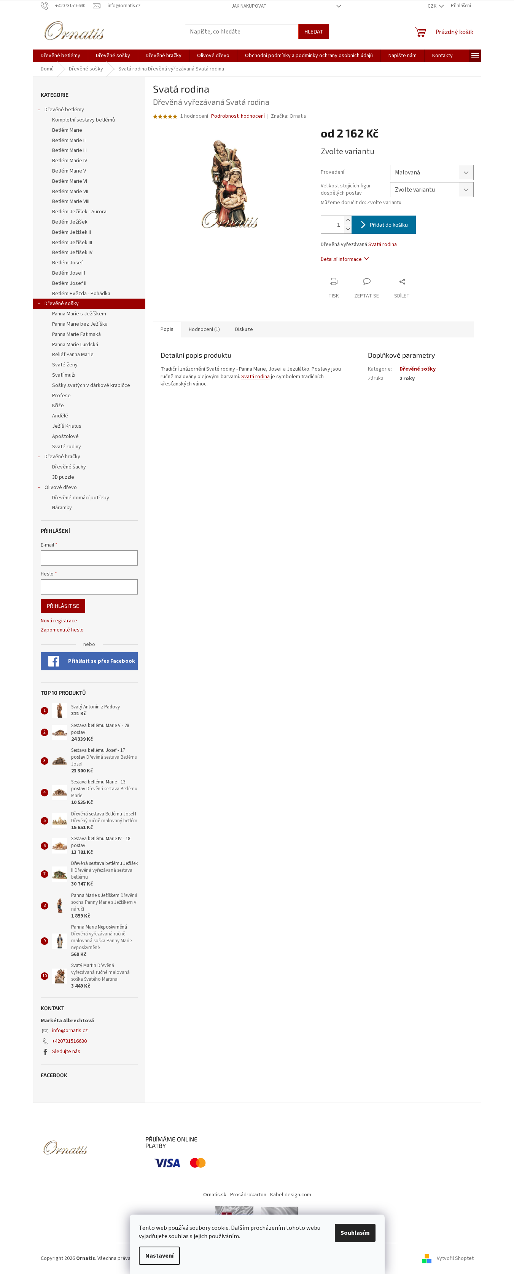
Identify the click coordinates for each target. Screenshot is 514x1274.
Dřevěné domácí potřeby (80, 498)
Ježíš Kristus (66, 426)
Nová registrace (59, 621)
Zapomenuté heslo (62, 630)
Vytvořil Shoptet (455, 1258)
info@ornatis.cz (70, 1030)
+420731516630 (69, 1041)
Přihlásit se (63, 606)
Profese (61, 396)
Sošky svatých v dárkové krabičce (91, 385)
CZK (433, 6)
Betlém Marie (67, 130)
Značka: (288, 116)
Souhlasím (355, 1233)
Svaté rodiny (66, 447)
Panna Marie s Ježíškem (79, 314)
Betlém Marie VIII (70, 201)
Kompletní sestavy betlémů (83, 120)
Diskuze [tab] (244, 329)
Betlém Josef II (69, 283)
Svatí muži (63, 375)
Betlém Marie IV (69, 161)
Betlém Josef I (68, 273)
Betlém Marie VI (69, 181)
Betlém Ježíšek (70, 222)
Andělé (60, 416)
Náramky (62, 508)
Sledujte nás (66, 1051)
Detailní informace (341, 259)
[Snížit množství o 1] (348, 229)
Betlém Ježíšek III (72, 242)
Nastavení (159, 1256)
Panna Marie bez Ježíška (80, 324)
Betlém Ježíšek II (71, 232)
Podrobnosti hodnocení (238, 116)
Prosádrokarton (248, 1195)
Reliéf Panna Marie (73, 354)
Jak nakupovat (249, 6)
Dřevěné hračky (62, 456)
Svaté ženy (65, 365)
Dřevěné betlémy (64, 109)
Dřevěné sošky (62, 303)
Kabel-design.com (290, 1195)
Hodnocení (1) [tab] (204, 329)
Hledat (313, 31)
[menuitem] (60, 56)
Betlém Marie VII (70, 191)
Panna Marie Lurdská (75, 344)
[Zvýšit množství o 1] (348, 220)
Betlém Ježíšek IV (72, 252)
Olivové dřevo (61, 487)
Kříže (58, 405)
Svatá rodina (382, 244)
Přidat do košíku (389, 224)
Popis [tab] (167, 329)
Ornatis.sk (214, 1195)
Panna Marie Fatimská (76, 334)
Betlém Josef (67, 263)
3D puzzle (63, 477)
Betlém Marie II (69, 140)
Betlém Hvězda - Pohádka (81, 293)
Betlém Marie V (69, 171)
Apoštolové (65, 436)
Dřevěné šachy (69, 467)
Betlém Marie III (69, 150)
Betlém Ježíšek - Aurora (79, 212)
